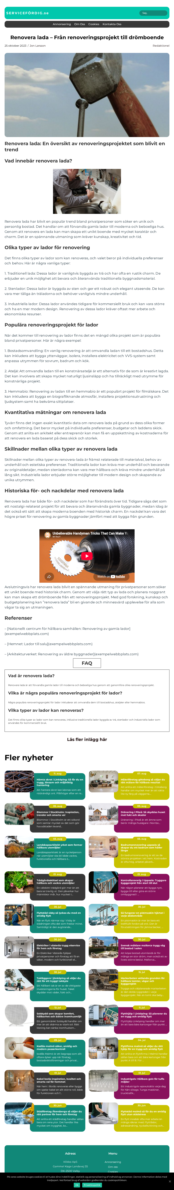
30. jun (58, 1105)
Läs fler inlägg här (87, 739)
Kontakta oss (112, 24)
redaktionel (161, 45)
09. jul (57, 1040)
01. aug (57, 874)
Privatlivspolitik (92, 1185)
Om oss (79, 24)
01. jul (57, 1072)
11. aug (58, 773)
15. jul (141, 972)
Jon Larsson (38, 45)
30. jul (57, 906)
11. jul (142, 1007)
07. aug (141, 773)
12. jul (57, 1007)
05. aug (57, 806)
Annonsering (62, 24)
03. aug (141, 806)
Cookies (93, 24)
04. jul (141, 1040)
